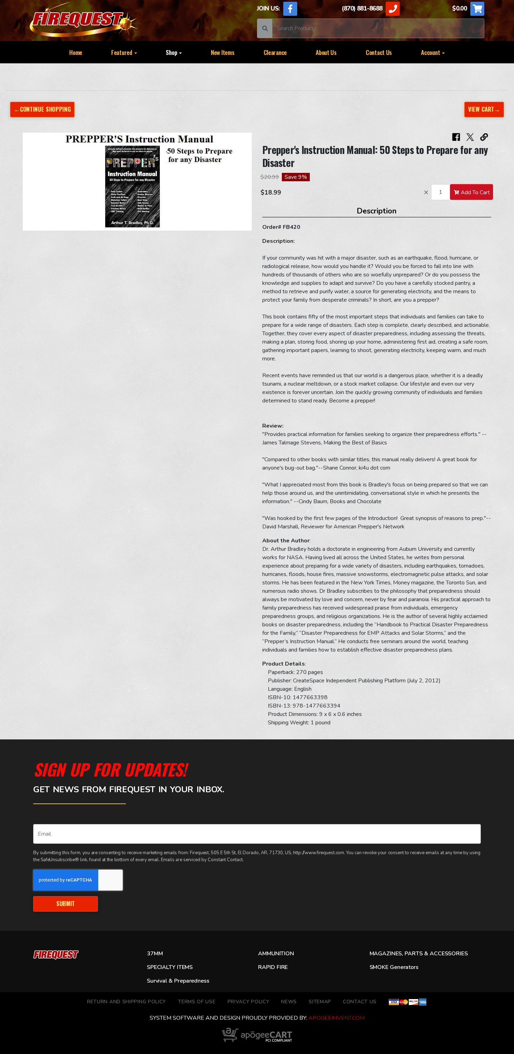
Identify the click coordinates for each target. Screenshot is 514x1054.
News (289, 1001)
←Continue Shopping (42, 109)
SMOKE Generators (394, 967)
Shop (172, 52)
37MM (155, 953)
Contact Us (379, 52)
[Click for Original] (137, 182)
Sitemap (320, 1001)
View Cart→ (484, 109)
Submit (65, 903)
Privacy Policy (249, 1001)
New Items (223, 52)
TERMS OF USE (196, 1001)
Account (431, 52)
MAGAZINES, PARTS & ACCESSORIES (419, 953)
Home (75, 52)
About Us (326, 52)
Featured (122, 52)
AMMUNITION (276, 953)
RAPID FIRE (273, 967)
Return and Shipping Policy (126, 1001)
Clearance (275, 52)
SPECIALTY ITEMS (170, 967)
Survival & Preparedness (178, 980)
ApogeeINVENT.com (336, 1018)
